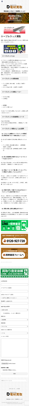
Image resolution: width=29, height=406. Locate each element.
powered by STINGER (18, 403)
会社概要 (18, 388)
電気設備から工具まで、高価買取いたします (14, 399)
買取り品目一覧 (12, 388)
